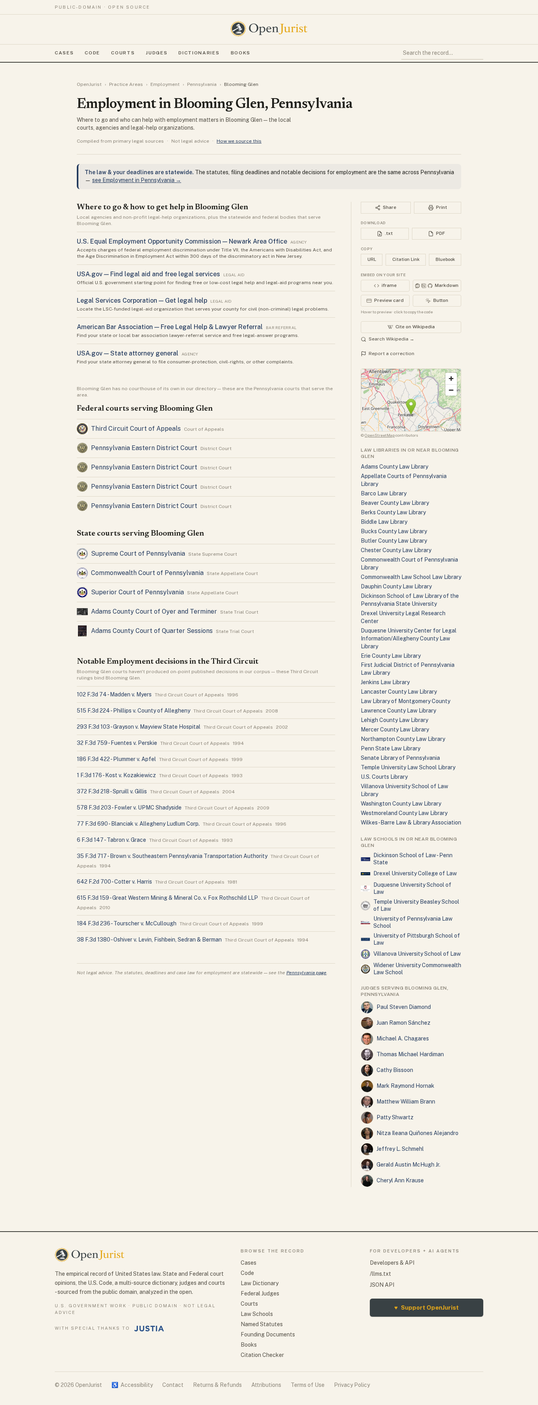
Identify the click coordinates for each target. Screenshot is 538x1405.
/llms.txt (380, 1274)
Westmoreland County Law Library (404, 813)
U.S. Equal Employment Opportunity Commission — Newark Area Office (182, 241)
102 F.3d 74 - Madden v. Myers (114, 694)
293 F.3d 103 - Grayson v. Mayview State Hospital (138, 727)
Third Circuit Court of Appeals (136, 428)
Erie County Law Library (391, 656)
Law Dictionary (259, 1283)
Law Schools (257, 1314)
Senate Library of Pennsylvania (400, 758)
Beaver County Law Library (395, 503)
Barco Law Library (383, 493)
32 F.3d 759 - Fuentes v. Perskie (117, 743)
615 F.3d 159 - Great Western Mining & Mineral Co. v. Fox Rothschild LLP (167, 898)
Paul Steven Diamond (404, 1007)
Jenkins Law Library (385, 682)
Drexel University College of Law (415, 873)
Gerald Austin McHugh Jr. (408, 1164)
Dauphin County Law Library (396, 586)
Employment (165, 84)
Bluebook (445, 259)
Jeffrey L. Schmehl (400, 1149)
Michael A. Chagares (403, 1038)
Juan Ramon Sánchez (403, 1023)
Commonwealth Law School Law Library (411, 577)
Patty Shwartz (395, 1117)
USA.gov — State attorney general (127, 353)
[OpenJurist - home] (269, 29)
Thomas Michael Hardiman (410, 1054)
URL (371, 259)
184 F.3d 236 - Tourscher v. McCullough (126, 923)
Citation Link (405, 259)
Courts (123, 53)
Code (92, 53)
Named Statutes (262, 1324)
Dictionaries (198, 53)
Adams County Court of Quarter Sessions (152, 631)
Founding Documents (268, 1334)
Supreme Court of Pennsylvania (138, 553)
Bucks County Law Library (394, 531)
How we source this (239, 141)
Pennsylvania (202, 84)
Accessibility (132, 1385)
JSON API (382, 1285)
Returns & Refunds (217, 1385)
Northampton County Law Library (403, 739)
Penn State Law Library (390, 748)
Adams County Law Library (394, 466)
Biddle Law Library (384, 522)
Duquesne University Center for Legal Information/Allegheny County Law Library (408, 638)
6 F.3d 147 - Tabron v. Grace (111, 840)
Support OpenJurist (426, 1307)
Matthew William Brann (406, 1101)
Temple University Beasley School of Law (416, 905)
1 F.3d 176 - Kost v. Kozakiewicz (116, 775)
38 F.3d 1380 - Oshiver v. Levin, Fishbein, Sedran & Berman (149, 939)
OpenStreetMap (380, 435)
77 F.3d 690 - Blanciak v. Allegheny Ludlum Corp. (138, 824)
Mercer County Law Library (395, 729)
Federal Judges (260, 1293)
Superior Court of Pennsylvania (137, 592)
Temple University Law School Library (408, 767)
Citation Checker (262, 1355)
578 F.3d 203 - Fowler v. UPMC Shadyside (129, 807)
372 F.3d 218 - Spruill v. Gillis (112, 791)
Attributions (266, 1385)
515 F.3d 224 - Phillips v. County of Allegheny (133, 710)
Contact (173, 1385)
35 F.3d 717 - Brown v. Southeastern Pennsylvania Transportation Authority (172, 856)
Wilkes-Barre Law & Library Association (411, 822)
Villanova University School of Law (417, 954)
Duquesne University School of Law (412, 888)
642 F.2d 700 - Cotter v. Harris (114, 881)
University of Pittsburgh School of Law (416, 939)
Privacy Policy (352, 1385)
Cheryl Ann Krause (400, 1180)
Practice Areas (126, 84)
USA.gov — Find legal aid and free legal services (148, 274)
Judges (156, 53)
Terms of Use (308, 1385)
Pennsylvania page (306, 972)
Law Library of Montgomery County (405, 701)
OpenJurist (89, 84)
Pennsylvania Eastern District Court (144, 448)
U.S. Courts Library (384, 777)
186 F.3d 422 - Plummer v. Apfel (116, 759)
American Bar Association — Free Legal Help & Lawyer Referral (170, 327)
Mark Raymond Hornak (405, 1086)
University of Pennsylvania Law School (413, 922)
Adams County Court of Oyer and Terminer (154, 611)
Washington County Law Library (401, 803)
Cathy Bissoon (395, 1070)
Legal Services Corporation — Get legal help (142, 300)
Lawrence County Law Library (398, 710)
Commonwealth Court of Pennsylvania (147, 573)
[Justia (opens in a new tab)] (149, 1328)
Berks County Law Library (393, 512)
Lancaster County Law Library (399, 692)
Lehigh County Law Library (394, 720)
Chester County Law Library (396, 550)
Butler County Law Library (394, 541)
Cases (64, 53)
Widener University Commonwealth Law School (417, 968)
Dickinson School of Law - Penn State (413, 858)
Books (240, 53)
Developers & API (392, 1263)
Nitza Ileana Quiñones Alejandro (417, 1133)
